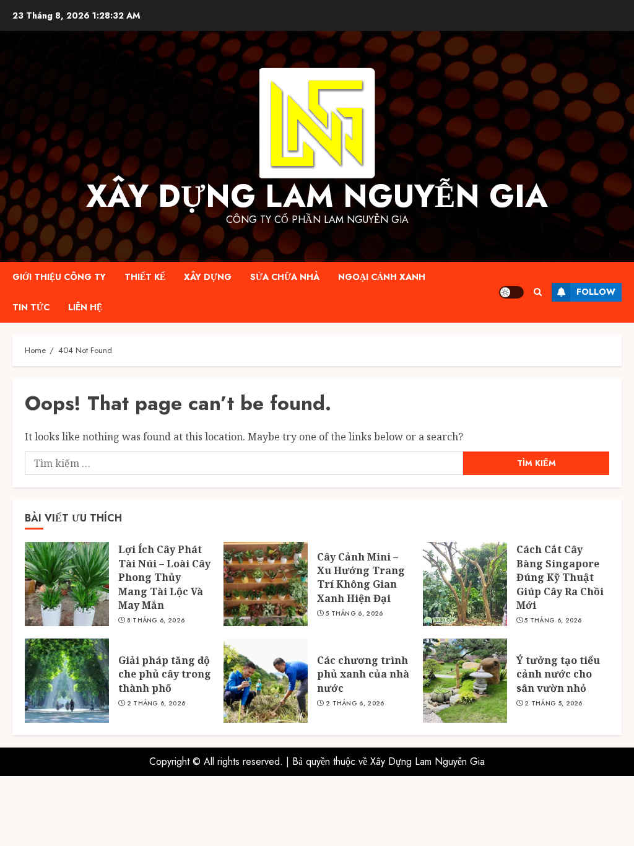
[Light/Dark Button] (511, 292)
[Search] (537, 292)
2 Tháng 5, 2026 (553, 703)
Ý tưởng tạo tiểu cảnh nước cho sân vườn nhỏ (558, 674)
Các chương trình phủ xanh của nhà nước (363, 674)
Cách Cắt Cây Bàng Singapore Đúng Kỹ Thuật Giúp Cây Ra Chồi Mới (560, 577)
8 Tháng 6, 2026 (156, 620)
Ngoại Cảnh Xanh (381, 277)
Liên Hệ (85, 307)
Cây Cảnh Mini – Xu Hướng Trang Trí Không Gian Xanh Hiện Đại (361, 577)
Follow (595, 292)
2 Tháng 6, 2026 (156, 703)
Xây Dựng (208, 277)
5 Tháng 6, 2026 (354, 613)
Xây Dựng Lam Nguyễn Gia (317, 196)
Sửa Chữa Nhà (284, 277)
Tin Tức (31, 307)
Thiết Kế (144, 277)
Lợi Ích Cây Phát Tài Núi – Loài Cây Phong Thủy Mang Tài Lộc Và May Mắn (164, 577)
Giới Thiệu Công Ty (59, 277)
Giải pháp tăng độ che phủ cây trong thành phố (164, 674)
